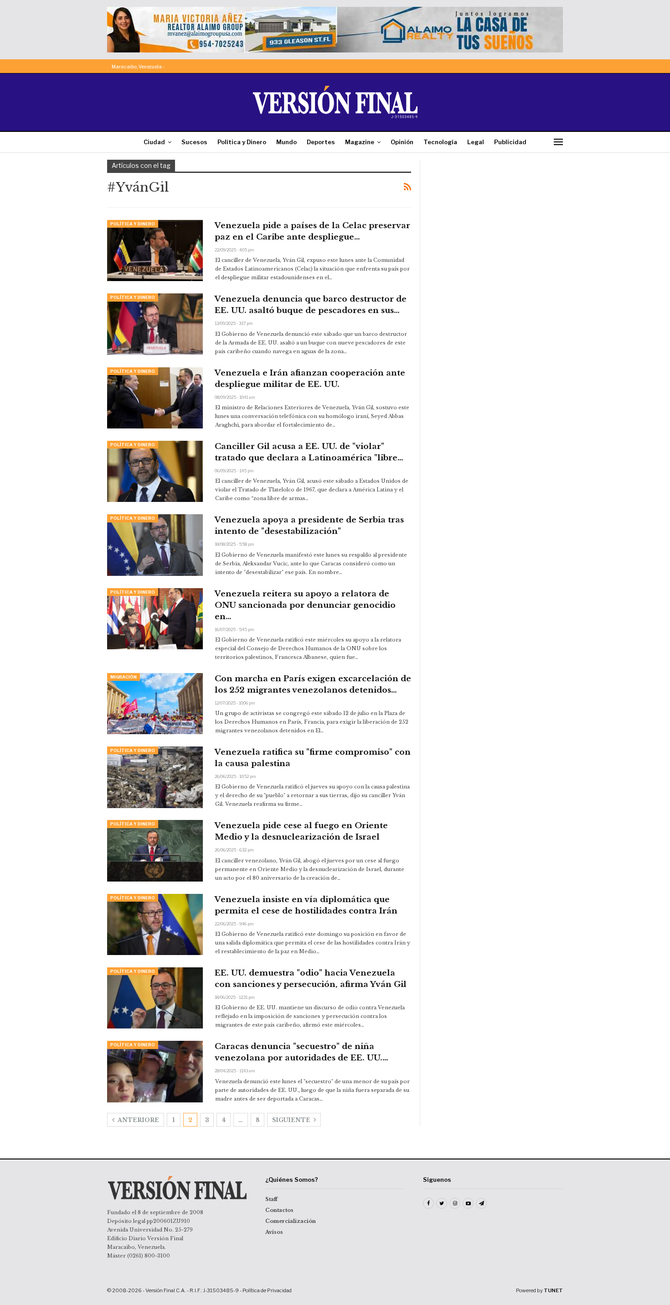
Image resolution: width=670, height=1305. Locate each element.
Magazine (359, 142)
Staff (271, 1199)
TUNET (553, 1290)
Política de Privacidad (267, 1290)
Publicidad (510, 142)
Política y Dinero (241, 142)
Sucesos (194, 142)
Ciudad (154, 142)
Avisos (274, 1232)
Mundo (286, 142)
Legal (475, 142)
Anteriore (137, 1120)
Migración (123, 676)
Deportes (321, 142)
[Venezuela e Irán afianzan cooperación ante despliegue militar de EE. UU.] (155, 397)
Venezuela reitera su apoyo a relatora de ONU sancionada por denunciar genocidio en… (305, 605)
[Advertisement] (497, 217)
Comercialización (290, 1221)
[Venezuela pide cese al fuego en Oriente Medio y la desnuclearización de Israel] (155, 850)
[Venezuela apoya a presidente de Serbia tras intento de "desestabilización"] (155, 544)
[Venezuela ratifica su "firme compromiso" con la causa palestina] (155, 777)
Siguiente (292, 1120)
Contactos (279, 1210)
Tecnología (440, 142)
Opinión (402, 142)
